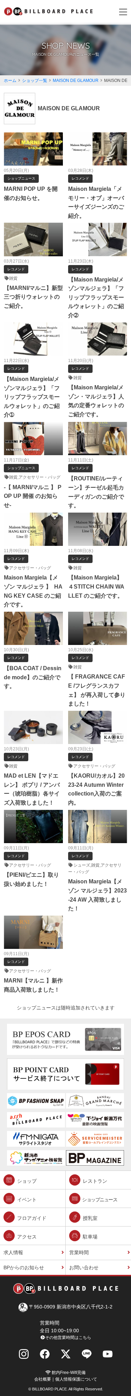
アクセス (26, 1236)
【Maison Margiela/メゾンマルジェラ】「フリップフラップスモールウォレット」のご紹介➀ (32, 397)
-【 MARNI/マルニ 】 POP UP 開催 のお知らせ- (32, 496)
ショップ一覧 (34, 80)
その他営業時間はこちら (68, 1337)
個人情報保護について (76, 1379)
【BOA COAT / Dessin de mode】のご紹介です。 (32, 677)
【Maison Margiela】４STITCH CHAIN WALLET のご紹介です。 (96, 586)
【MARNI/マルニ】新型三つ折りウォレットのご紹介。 (33, 297)
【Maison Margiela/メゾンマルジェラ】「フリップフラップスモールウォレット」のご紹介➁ (96, 297)
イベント (26, 1199)
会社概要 (42, 1379)
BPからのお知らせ (23, 1267)
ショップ (26, 1181)
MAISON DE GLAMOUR (76, 80)
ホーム (10, 80)
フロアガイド (31, 1218)
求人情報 (13, 1252)
